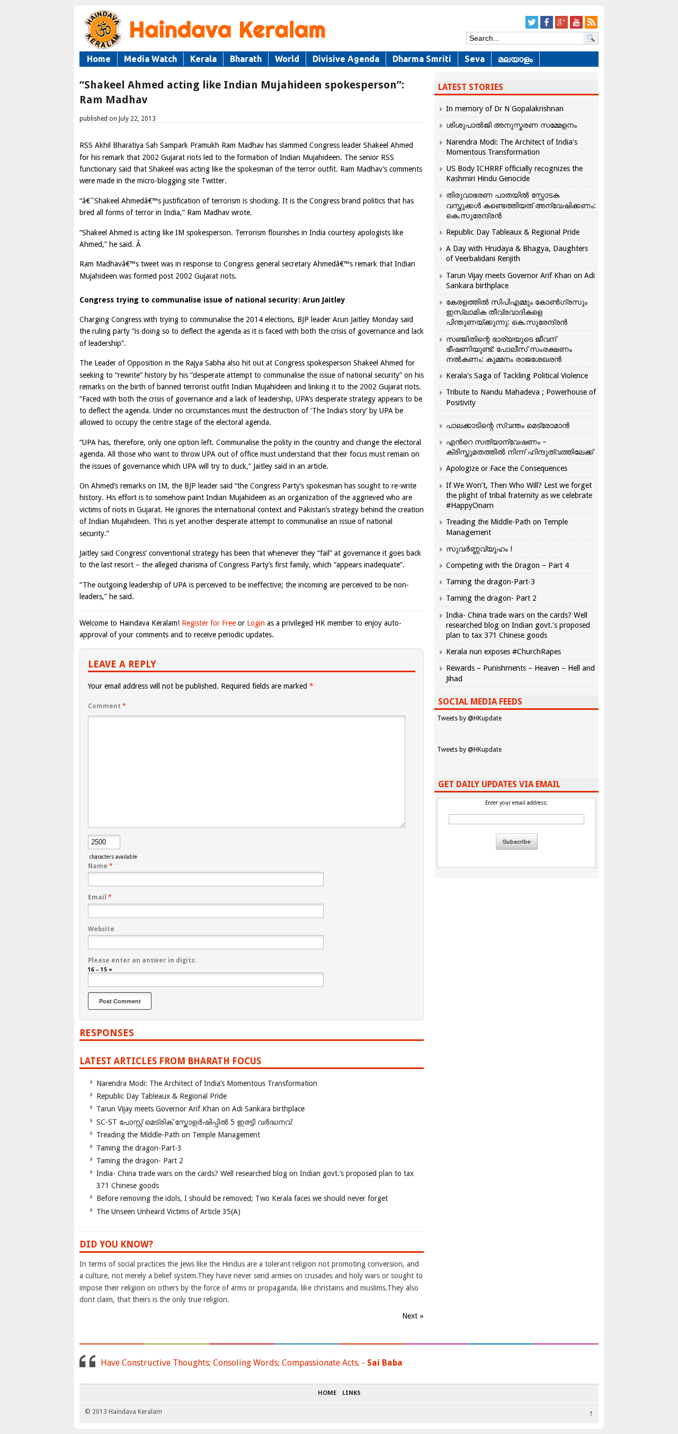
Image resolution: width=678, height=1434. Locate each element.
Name (100, 866)
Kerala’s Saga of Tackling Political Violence (517, 375)
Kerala (203, 59)
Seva (475, 59)
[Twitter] (531, 27)
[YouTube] (576, 27)
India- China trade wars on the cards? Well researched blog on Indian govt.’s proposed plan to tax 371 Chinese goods (518, 625)
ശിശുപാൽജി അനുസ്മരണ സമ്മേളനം (511, 125)
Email (100, 897)
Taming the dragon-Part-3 (139, 1148)
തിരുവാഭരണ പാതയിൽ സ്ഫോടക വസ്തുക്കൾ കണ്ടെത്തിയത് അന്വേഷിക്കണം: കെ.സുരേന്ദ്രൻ (521, 205)
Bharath (246, 59)
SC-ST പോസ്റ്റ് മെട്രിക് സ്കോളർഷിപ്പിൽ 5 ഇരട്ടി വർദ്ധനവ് (193, 1122)
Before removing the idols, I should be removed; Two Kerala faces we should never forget (242, 1198)
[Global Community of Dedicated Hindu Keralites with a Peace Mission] (203, 48)
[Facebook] (546, 27)
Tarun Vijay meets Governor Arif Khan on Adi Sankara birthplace (200, 1109)
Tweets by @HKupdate (469, 718)
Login (256, 623)
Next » (413, 1316)
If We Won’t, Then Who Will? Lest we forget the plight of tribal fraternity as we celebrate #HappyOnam (519, 495)
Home (99, 59)
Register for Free (209, 623)
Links (351, 1393)
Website (101, 929)
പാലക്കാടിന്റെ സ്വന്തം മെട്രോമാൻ (507, 425)
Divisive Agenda (346, 59)
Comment (107, 706)
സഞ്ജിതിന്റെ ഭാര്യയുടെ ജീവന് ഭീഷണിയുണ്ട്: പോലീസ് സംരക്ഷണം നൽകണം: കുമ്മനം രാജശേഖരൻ (509, 349)
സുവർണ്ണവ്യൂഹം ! (479, 549)
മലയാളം (515, 59)
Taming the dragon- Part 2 (139, 1160)
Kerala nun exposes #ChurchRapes (503, 651)
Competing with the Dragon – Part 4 (507, 565)
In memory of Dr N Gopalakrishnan (505, 108)
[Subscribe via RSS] (591, 27)
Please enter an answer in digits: (142, 960)
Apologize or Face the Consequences (506, 468)
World (287, 59)
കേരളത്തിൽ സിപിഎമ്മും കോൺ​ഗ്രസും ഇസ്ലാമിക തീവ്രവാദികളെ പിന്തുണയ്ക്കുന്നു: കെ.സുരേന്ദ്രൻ (516, 312)
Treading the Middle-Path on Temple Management (178, 1134)
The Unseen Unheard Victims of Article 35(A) (168, 1211)
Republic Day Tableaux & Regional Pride (161, 1096)
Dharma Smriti (421, 59)
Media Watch (150, 59)
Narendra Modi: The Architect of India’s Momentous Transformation (206, 1083)
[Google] (561, 27)
